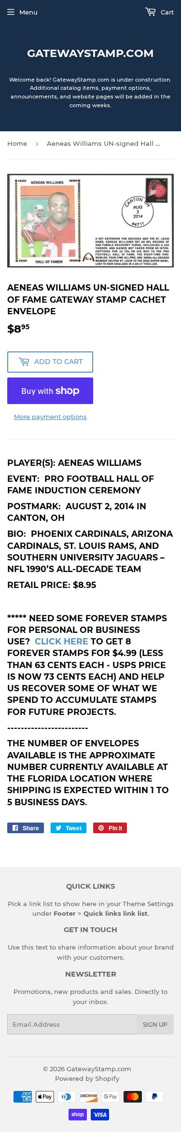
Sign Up (155, 1024)
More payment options (50, 416)
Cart (166, 12)
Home (17, 143)
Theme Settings (148, 904)
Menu (28, 12)
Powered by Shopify (87, 1078)
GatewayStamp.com (90, 53)
